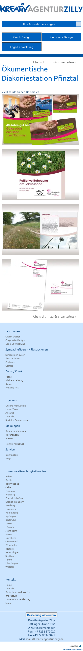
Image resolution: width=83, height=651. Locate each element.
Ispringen (10, 516)
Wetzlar (9, 566)
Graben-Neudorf (14, 501)
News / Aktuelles (14, 443)
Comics (9, 365)
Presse (9, 438)
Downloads (11, 454)
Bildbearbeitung (14, 380)
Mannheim (11, 530)
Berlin (8, 480)
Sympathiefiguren (15, 354)
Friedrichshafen (14, 498)
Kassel (8, 523)
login (8, 602)
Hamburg (10, 505)
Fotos (8, 376)
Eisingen (10, 490)
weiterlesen (68, 62)
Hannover (10, 508)
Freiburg (10, 494)
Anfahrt (9, 412)
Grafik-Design (13, 336)
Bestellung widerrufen (17, 592)
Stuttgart (10, 555)
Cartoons (10, 362)
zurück (54, 62)
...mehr (74, 645)
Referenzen (12, 434)
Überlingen (11, 563)
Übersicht (39, 62)
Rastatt (9, 548)
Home (8, 584)
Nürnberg (10, 537)
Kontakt (9, 416)
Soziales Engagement (17, 420)
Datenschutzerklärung (17, 599)
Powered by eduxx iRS (73, 649)
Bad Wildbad (12, 483)
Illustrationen (12, 358)
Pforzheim (11, 545)
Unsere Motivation (15, 405)
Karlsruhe (10, 519)
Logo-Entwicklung (15, 343)
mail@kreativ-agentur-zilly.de (45, 639)
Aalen (8, 476)
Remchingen (12, 552)
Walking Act (12, 387)
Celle (8, 487)
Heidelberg (11, 512)
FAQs (8, 458)
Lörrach (9, 527)
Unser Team (11, 409)
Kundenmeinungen (16, 431)
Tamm (8, 559)
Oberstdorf (11, 541)
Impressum (11, 595)
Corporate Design (15, 340)
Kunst (8, 383)
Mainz (8, 534)
